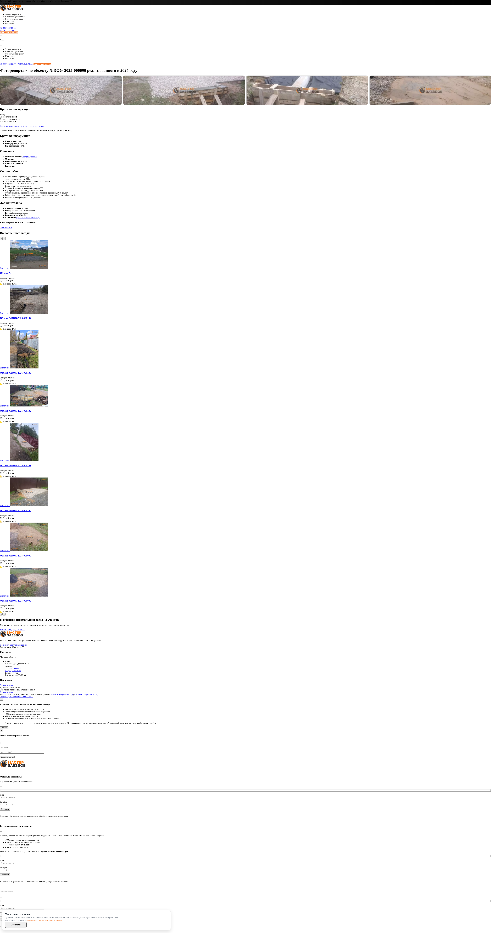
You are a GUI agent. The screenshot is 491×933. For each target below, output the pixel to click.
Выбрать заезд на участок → (12, 629)
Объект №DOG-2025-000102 (15, 410)
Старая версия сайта (9, 697)
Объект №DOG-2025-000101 (15, 465)
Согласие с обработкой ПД (86, 694)
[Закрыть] (1, 786)
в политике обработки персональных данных (44, 920)
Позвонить (5, 645)
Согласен (16, 925)
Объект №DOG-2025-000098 (15, 600)
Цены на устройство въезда (32, 126)
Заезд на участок (29, 157)
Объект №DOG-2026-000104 (15, 318)
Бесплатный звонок (9, 32)
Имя (2, 795)
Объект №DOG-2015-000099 (15, 555)
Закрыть (4, 728)
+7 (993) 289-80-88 (8, 28)
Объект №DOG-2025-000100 (15, 510)
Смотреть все (6, 227)
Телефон (3, 802)
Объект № (5, 273)
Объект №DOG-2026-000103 (15, 372)
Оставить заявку (7, 685)
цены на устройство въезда (28, 217)
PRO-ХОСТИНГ (25, 697)
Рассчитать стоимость (10, 126)
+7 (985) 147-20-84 (8, 30)
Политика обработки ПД (62, 694)
